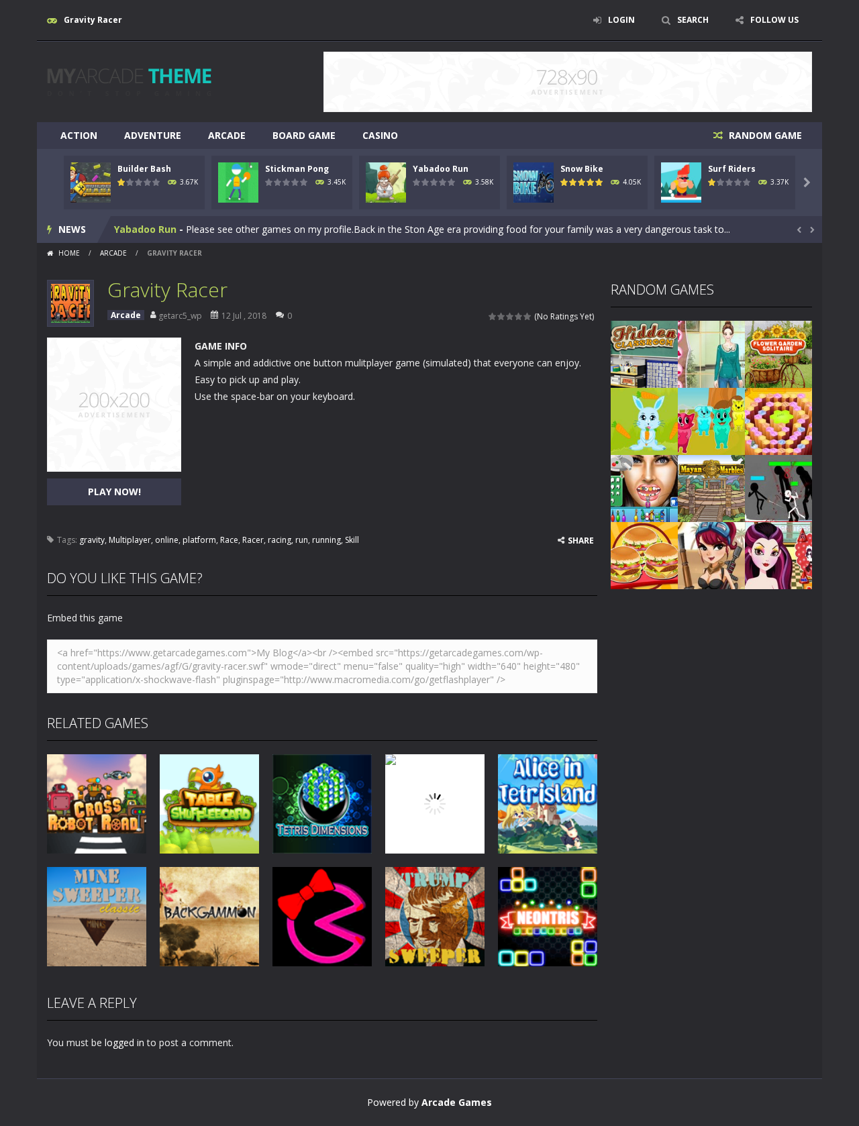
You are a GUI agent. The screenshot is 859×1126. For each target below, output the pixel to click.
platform (199, 540)
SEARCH (693, 19)
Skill (352, 540)
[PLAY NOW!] (90, 181)
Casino (380, 135)
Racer (253, 540)
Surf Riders (732, 168)
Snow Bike (581, 168)
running (326, 540)
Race (229, 540)
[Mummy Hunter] (711, 554)
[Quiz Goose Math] (778, 420)
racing (279, 540)
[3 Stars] (510, 316)
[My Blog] (129, 80)
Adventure (152, 135)
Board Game (304, 135)
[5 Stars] (527, 316)
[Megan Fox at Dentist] (644, 487)
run (301, 540)
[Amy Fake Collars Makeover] (711, 353)
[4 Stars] (519, 316)
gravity (92, 540)
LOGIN (621, 19)
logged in (124, 1042)
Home (69, 253)
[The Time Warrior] (778, 487)
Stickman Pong (297, 168)
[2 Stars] (501, 316)
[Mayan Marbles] (711, 487)
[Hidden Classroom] (644, 353)
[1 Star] (493, 316)
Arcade (227, 135)
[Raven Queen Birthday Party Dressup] (778, 554)
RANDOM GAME (764, 135)
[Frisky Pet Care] (711, 420)
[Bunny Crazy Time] (644, 420)
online (167, 540)
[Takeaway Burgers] (644, 554)
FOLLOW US (774, 19)
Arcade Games (456, 1102)
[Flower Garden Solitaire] (778, 353)
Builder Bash (144, 168)
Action (78, 135)
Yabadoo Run (440, 168)
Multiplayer (130, 540)
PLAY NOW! (114, 491)
